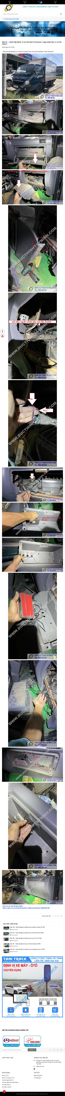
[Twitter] (56, 916)
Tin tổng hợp (37, 1078)
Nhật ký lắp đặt (38, 1075)
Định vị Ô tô (5, 1075)
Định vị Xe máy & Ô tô (8, 1078)
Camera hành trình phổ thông (10, 1082)
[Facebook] (53, 916)
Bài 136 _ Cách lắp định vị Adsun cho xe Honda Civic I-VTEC (27, 949)
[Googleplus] (59, 916)
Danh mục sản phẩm (12, 19)
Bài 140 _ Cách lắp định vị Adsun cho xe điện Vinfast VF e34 (27, 927)
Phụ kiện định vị (6, 1084)
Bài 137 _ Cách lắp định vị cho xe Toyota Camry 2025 (25, 944)
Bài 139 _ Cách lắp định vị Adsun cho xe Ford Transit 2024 (27, 933)
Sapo (47, 1094)
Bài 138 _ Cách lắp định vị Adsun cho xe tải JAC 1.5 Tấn (26, 938)
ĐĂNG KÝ (32, 1050)
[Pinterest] (61, 916)
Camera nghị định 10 (8, 1080)
